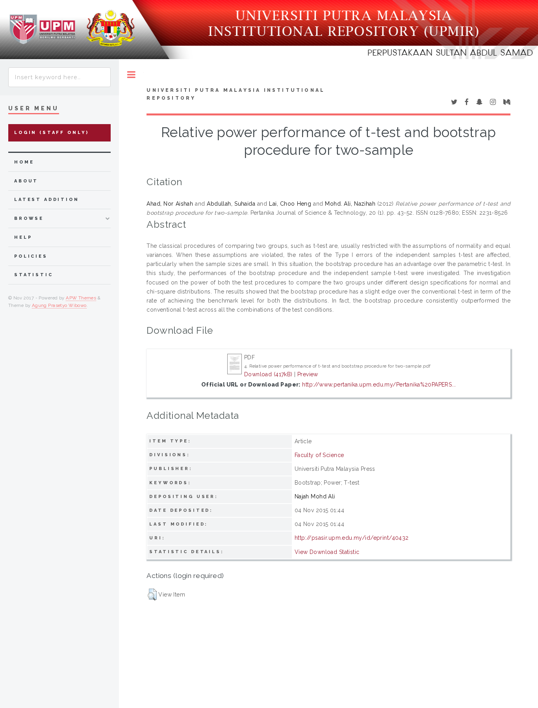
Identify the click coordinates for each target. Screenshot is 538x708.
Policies (31, 256)
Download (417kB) (268, 374)
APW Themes (81, 298)
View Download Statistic (327, 552)
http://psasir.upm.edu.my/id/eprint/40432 (352, 538)
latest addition (46, 199)
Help (23, 237)
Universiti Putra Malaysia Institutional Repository (236, 94)
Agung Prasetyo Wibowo (59, 305)
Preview (307, 374)
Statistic (33, 274)
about (26, 181)
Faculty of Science (319, 455)
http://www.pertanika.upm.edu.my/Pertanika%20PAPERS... (379, 384)
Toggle (131, 74)
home (24, 162)
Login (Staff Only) (51, 132)
